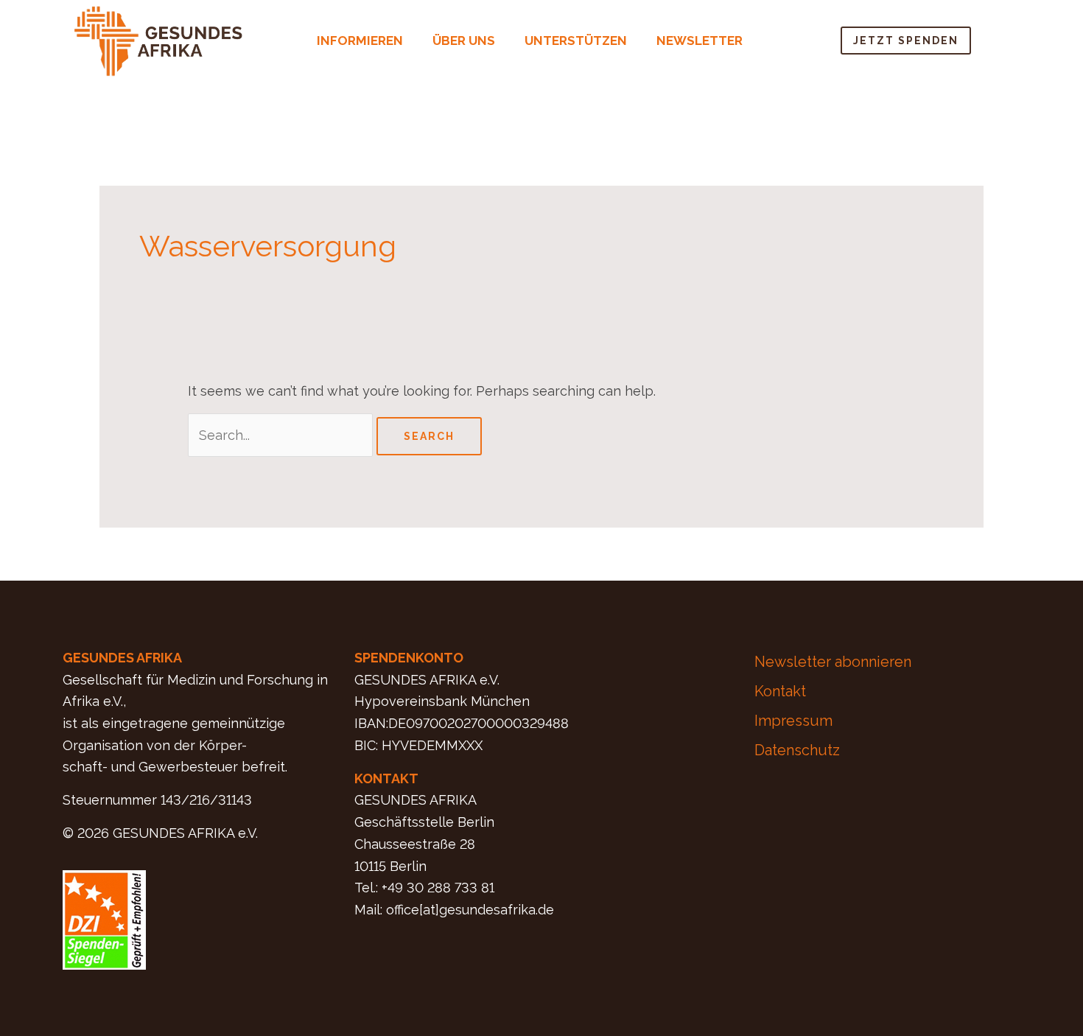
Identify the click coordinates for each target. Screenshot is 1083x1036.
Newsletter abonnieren (832, 662)
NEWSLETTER (699, 40)
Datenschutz (797, 750)
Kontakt (780, 691)
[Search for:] (282, 435)
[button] (363, 41)
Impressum (793, 720)
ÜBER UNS (463, 40)
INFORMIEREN (360, 40)
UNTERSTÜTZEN (576, 40)
